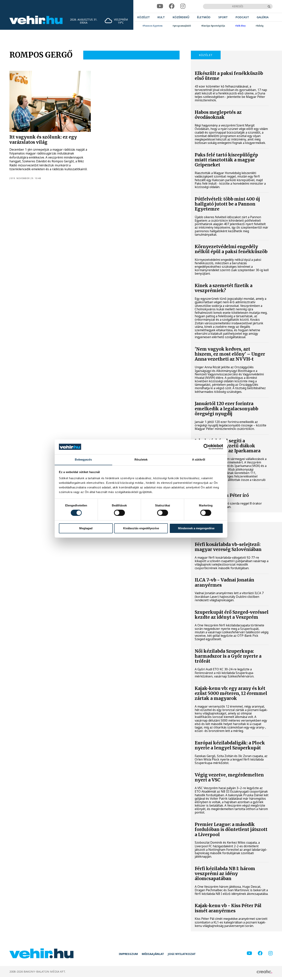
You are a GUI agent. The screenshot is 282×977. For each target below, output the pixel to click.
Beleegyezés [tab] (83, 459)
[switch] (119, 513)
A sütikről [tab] (198, 459)
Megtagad (85, 528)
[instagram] (182, 6)
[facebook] (172, 6)
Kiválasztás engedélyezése (141, 528)
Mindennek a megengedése (196, 528)
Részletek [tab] (141, 459)
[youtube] (160, 6)
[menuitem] (143, 17)
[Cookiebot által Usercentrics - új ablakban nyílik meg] (206, 447)
